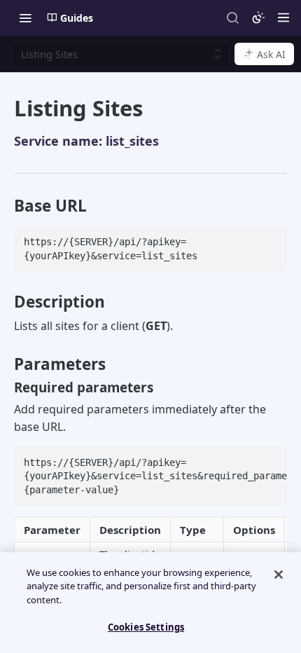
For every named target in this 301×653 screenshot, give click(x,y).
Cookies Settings (146, 627)
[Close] (278, 574)
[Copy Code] (270, 238)
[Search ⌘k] (232, 17)
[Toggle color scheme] (258, 17)
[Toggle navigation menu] (25, 17)
